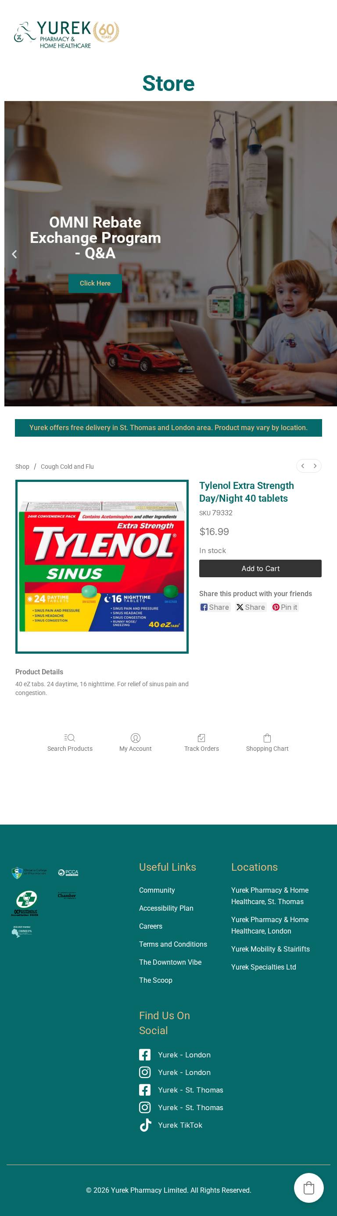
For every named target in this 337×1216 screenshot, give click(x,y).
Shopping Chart (267, 748)
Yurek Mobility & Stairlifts (270, 949)
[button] (14, 253)
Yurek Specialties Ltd (263, 967)
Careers (150, 926)
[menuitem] (303, 466)
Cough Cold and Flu (67, 466)
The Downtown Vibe (170, 962)
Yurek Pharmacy (136, 1190)
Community (157, 890)
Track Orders (201, 748)
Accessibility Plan (166, 908)
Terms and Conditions (173, 944)
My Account (135, 748)
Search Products (70, 748)
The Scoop (155, 980)
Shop (22, 466)
